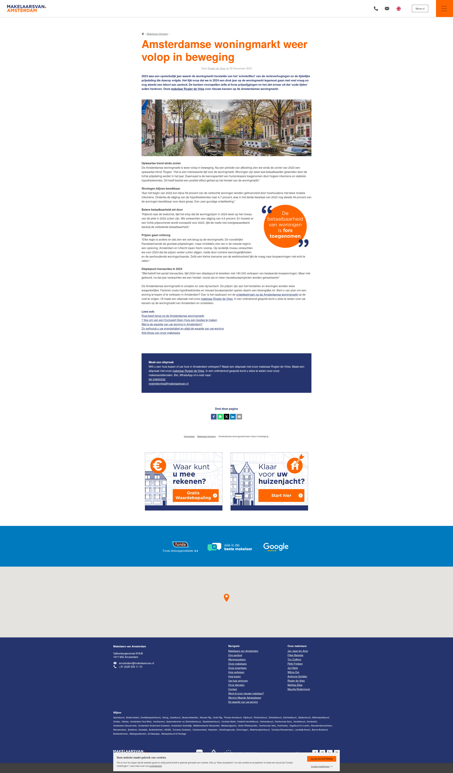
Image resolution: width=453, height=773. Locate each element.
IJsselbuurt (175, 717)
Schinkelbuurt (289, 717)
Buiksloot (132, 729)
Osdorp (125, 721)
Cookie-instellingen (320, 766)
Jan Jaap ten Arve (298, 651)
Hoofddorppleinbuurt (150, 717)
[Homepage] (116, 8)
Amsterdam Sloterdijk (181, 725)
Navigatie (444, 8)
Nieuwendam (119, 729)
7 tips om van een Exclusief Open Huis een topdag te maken (179, 320)
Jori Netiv (293, 668)
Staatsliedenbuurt (211, 721)
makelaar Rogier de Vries (187, 89)
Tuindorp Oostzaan (182, 729)
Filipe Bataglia (295, 655)
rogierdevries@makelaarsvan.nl (169, 383)
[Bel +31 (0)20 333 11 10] (376, 8)
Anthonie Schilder (297, 676)
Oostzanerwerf (200, 729)
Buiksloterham (156, 729)
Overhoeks (282, 725)
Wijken (117, 712)
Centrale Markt (228, 721)
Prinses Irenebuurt (233, 717)
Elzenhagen (242, 729)
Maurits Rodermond (299, 689)
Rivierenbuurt (260, 717)
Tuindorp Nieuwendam (282, 729)
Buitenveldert (132, 717)
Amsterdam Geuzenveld (124, 725)
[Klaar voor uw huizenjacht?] (269, 481)
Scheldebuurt (275, 717)
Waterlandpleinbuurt (259, 729)
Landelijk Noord (302, 729)
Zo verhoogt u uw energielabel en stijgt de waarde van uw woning (183, 328)
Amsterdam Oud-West (140, 721)
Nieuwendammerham (321, 725)
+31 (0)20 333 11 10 (130, 666)
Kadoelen (212, 729)
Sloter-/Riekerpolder (247, 725)
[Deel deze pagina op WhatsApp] (220, 417)
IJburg (165, 717)
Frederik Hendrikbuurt (247, 721)
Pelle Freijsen (295, 663)
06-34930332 (157, 379)
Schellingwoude (227, 729)
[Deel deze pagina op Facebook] (214, 417)
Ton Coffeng (294, 659)
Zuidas (116, 721)
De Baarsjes (154, 733)
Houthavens (159, 721)
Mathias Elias (295, 685)
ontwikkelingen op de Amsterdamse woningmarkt (267, 294)
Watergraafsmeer (138, 733)
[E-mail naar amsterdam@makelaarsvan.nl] (387, 8)
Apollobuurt (118, 717)
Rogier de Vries (296, 680)
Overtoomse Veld (267, 725)
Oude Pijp (217, 717)
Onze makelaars (297, 646)
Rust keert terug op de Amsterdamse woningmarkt (173, 316)
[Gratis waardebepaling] (184, 481)
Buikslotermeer (120, 733)
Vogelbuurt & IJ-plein (299, 725)
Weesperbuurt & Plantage (173, 733)
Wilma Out (293, 672)
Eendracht (312, 721)
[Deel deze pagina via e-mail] (239, 417)
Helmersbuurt (266, 721)
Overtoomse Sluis (283, 721)
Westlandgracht (228, 725)
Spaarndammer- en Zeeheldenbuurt (183, 721)
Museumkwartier (190, 717)
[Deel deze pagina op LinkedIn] (233, 417)
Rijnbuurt (247, 717)
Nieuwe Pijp (205, 717)
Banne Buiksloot (320, 729)
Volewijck (142, 729)
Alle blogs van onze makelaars (161, 333)
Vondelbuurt (299, 721)
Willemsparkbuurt (320, 717)
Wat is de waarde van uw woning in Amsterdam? (172, 324)
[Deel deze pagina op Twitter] (226, 417)
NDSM (167, 729)
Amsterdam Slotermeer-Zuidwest (154, 725)
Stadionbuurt (304, 717)
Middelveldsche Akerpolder (206, 725)
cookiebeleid (155, 765)
